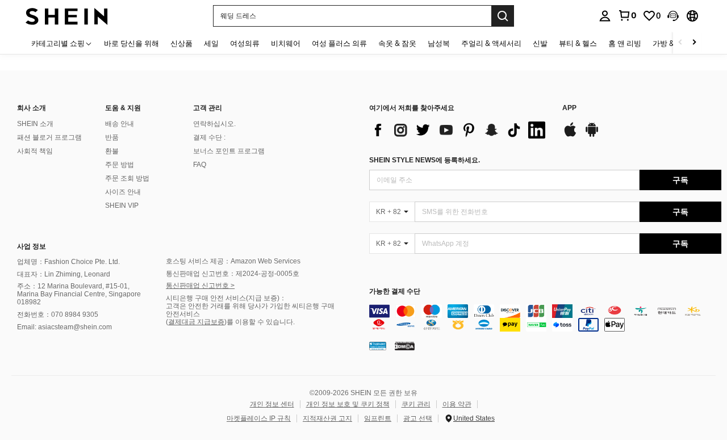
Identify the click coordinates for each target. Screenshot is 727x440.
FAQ (199, 165)
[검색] (502, 16)
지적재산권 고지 (327, 418)
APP (569, 108)
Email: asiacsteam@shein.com (64, 327)
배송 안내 (119, 124)
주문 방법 (119, 165)
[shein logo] (67, 15)
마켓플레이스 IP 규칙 (259, 418)
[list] (460, 130)
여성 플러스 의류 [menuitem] (339, 43)
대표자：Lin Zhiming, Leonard (63, 274)
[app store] (570, 135)
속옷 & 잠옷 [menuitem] (397, 43)
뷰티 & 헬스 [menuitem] (578, 43)
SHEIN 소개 (35, 124)
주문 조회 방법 (127, 178)
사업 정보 (31, 246)
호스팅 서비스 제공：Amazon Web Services (233, 261)
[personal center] (605, 16)
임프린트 (377, 418)
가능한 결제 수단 (394, 291)
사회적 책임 (35, 151)
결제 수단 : (209, 137)
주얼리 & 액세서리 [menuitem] (491, 43)
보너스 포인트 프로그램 (229, 151)
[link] (627, 15)
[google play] (592, 135)
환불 (112, 151)
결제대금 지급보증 (196, 322)
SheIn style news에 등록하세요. (424, 160)
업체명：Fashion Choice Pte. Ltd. (68, 262)
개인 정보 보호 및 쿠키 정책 (348, 404)
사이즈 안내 (123, 192)
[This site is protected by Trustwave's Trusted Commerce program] (377, 346)
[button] (673, 16)
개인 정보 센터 (272, 404)
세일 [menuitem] (211, 43)
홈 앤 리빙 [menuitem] (624, 43)
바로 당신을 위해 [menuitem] (131, 43)
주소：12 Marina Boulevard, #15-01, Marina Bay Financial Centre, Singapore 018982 (79, 294)
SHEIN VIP (122, 205)
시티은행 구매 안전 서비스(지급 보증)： (226, 298)
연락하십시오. (214, 124)
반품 (112, 137)
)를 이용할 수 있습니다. (259, 322)
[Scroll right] (694, 43)
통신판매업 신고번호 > (200, 286)
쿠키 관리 (416, 404)
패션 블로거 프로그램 (49, 137)
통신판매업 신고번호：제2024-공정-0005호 (232, 274)
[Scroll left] (680, 43)
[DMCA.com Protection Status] (405, 346)
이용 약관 (456, 404)
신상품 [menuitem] (181, 43)
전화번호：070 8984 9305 (57, 315)
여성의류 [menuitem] (245, 43)
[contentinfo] (545, 318)
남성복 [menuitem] (439, 43)
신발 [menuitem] (540, 43)
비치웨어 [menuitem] (285, 43)
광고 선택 (417, 418)
